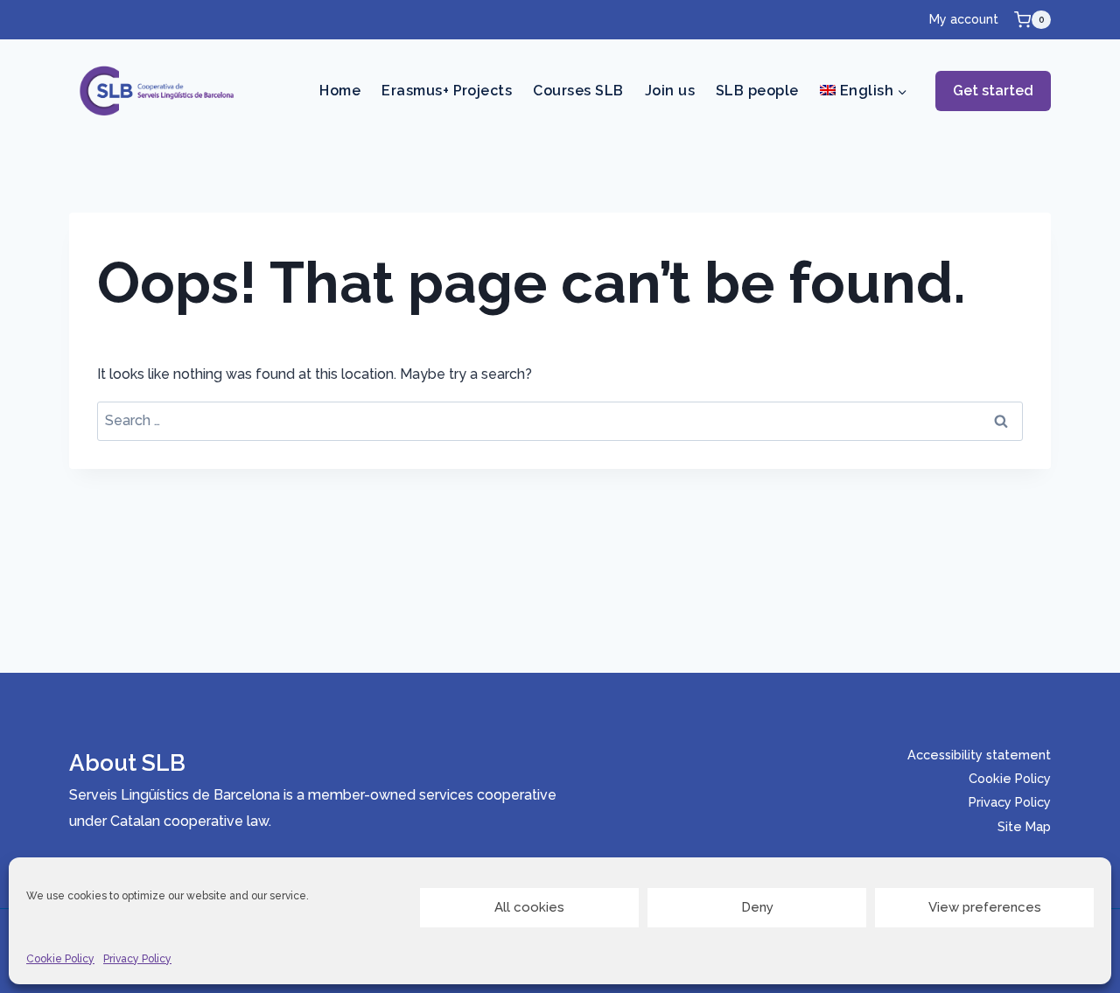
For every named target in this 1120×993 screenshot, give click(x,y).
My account (963, 19)
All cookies (529, 907)
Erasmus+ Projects (447, 90)
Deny (757, 907)
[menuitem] (863, 91)
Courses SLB (578, 90)
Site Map (1024, 826)
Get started (993, 90)
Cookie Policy (60, 959)
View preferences (984, 907)
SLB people (757, 90)
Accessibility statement (979, 754)
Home (339, 90)
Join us (670, 90)
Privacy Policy (137, 959)
